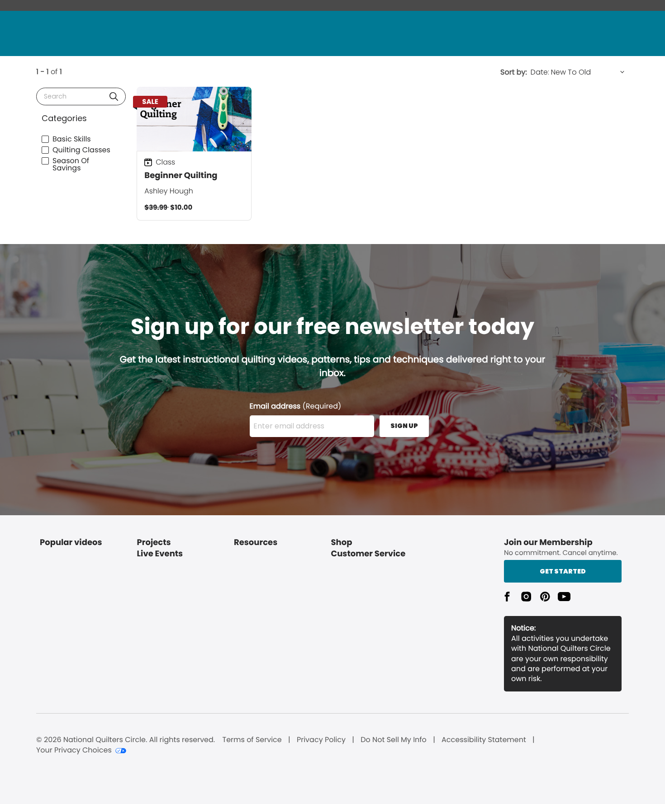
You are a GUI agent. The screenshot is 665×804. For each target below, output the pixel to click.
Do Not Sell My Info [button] (394, 740)
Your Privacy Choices (74, 750)
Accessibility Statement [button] (484, 740)
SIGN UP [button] (404, 425)
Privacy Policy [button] (321, 740)
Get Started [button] (563, 571)
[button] (114, 96)
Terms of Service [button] (251, 740)
